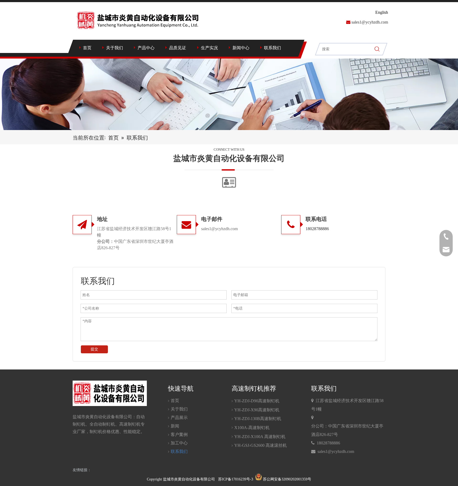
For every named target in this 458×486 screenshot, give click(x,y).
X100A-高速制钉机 (252, 427)
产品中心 (146, 48)
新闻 (175, 426)
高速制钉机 (129, 424)
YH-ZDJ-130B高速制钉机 (257, 418)
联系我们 (272, 48)
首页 (87, 48)
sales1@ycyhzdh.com (369, 22)
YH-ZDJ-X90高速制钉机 (256, 410)
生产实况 (209, 48)
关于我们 (114, 48)
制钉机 (79, 424)
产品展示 (179, 417)
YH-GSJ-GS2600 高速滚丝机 (260, 445)
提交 (94, 349)
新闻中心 (240, 48)
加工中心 (179, 443)
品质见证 (177, 48)
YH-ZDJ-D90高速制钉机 (256, 401)
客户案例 (179, 434)
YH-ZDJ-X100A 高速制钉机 (259, 436)
